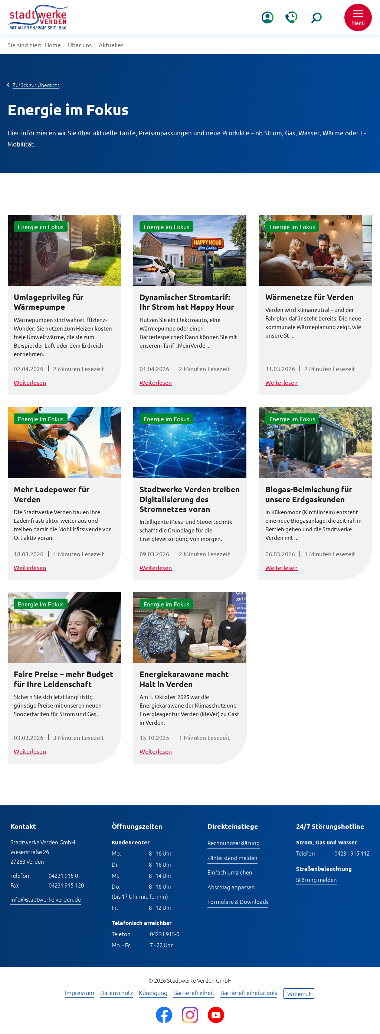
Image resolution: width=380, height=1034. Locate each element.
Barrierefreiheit (193, 992)
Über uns (80, 44)
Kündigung (153, 992)
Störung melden (316, 879)
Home (53, 44)
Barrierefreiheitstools (248, 992)
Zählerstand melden (232, 857)
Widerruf (299, 993)
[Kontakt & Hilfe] (291, 17)
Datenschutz (116, 992)
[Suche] (316, 17)
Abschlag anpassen (231, 887)
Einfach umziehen (229, 872)
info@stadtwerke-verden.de (45, 899)
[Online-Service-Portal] (267, 17)
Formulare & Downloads (237, 901)
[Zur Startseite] (38, 17)
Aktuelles (111, 44)
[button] (358, 17)
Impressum (79, 992)
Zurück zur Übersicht (36, 84)
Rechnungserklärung (233, 843)
